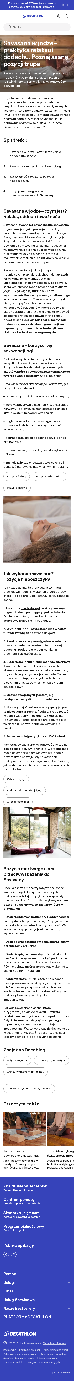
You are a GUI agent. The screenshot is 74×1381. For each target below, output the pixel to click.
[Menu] (7, 16)
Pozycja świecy (16, 476)
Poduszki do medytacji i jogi (24, 790)
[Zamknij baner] (68, 5)
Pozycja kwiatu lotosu (49, 476)
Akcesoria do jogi (18, 801)
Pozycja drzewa (17, 487)
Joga (58, 229)
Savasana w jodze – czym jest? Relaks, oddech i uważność (36, 154)
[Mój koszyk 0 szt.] (66, 16)
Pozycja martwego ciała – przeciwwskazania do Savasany (32, 193)
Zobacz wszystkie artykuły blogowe (29, 1088)
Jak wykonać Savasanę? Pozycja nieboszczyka (32, 179)
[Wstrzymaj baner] (62, 5)
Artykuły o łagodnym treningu (25, 1071)
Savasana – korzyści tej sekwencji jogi (36, 166)
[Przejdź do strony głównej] (33, 16)
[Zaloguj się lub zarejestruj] (58, 16)
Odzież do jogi (16, 779)
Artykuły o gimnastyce (52, 1060)
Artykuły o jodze (17, 1060)
